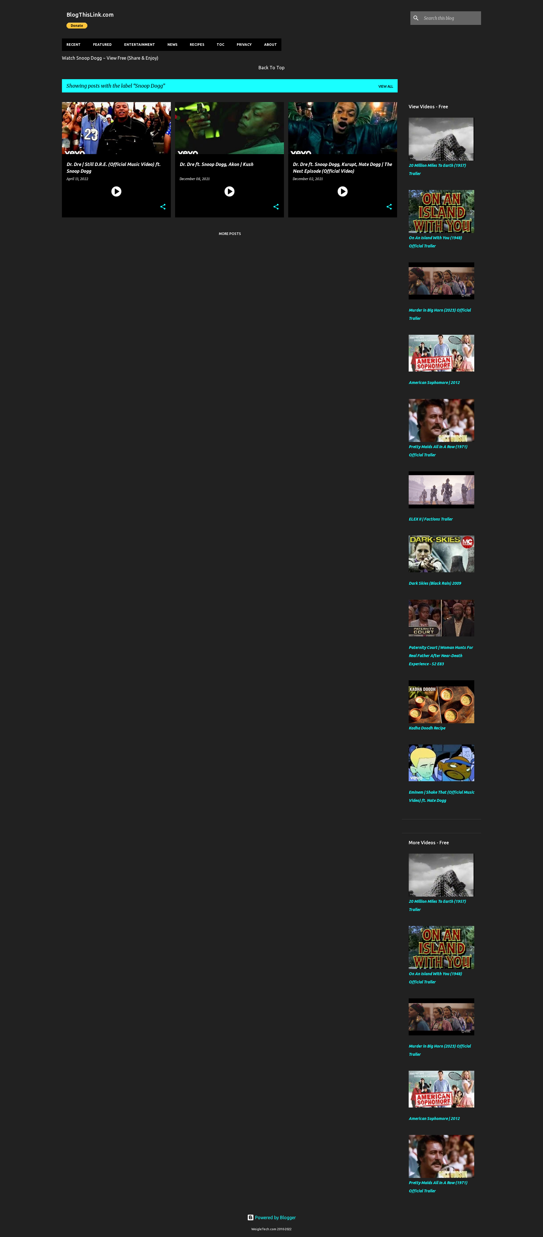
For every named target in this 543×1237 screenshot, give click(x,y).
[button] (163, 207)
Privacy (244, 44)
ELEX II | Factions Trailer (431, 519)
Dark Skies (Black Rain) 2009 (435, 583)
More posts (230, 234)
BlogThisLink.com (90, 14)
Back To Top (271, 67)
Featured (102, 44)
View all (385, 86)
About (270, 44)
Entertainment (139, 44)
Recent (73, 44)
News (172, 44)
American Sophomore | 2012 (434, 382)
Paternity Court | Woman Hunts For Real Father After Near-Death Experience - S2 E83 (441, 655)
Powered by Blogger (275, 1217)
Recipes (197, 44)
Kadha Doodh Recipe (427, 728)
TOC (220, 44)
